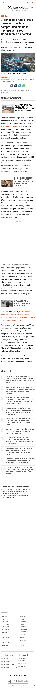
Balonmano (23, 626)
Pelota (22, 624)
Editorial (5, 635)
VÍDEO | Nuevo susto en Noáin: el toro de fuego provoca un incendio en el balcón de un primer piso (20, 431)
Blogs (5, 640)
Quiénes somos (8, 655)
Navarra (5, 617)
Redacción (5, 77)
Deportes (22, 617)
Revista (22, 637)
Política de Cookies (9, 664)
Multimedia (23, 640)
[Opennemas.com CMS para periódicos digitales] (18, 683)
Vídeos (22, 645)
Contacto (6, 658)
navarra (14, 90)
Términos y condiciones (23, 487)
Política (5, 619)
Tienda (23, 666)
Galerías (22, 643)
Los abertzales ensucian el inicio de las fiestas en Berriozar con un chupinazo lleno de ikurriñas (20, 461)
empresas (21, 90)
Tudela (28, 90)
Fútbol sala (23, 629)
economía (4, 92)
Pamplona (5, 629)
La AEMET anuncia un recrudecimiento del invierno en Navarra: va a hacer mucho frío (23, 303)
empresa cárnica (13, 126)
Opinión (4, 632)
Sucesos (5, 621)
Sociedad (6, 626)
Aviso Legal (24, 655)
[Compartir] (11, 85)
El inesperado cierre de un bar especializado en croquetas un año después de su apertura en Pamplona (23, 181)
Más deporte (24, 631)
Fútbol (22, 619)
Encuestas (6, 642)
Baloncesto (23, 621)
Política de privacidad (10, 667)
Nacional (22, 634)
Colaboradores (7, 637)
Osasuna (5, 645)
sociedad (7, 90)
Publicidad (7, 661)
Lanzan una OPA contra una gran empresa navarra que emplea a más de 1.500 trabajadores (24, 108)
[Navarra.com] (18, 8)
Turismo (23, 663)
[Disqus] (17, 527)
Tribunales (6, 624)
